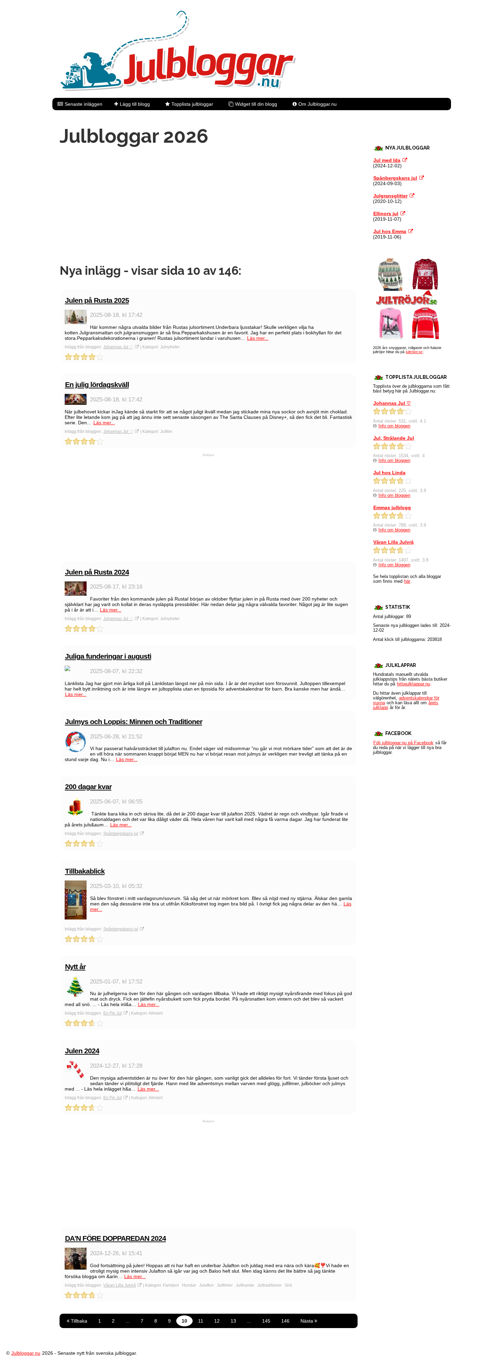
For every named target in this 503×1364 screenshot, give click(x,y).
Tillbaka (78, 1321)
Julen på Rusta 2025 (97, 300)
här (407, 581)
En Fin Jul (112, 1013)
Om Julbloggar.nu (317, 104)
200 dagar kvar (88, 786)
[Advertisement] (209, 205)
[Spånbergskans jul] (421, 178)
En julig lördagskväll (97, 384)
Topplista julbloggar (192, 104)
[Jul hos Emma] (410, 231)
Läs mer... (258, 338)
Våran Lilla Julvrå (119, 1285)
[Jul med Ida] (405, 160)
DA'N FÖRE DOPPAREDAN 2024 (115, 1238)
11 (200, 1321)
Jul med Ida (386, 160)
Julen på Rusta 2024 (97, 572)
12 (217, 1321)
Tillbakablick (85, 871)
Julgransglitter (390, 195)
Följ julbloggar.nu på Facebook (403, 743)
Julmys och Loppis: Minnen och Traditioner (133, 721)
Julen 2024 (82, 1051)
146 (285, 1321)
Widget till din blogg (256, 104)
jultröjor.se (414, 352)
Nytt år (75, 966)
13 (233, 1321)
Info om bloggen (394, 426)
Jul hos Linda (389, 472)
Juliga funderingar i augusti (108, 656)
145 (266, 1321)
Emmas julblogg (392, 507)
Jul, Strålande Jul (393, 438)
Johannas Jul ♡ (118, 347)
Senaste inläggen (83, 104)
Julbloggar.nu (25, 1353)
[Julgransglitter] (412, 195)
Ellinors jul (385, 213)
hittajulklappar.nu (413, 684)
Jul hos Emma (389, 231)
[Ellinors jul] (402, 213)
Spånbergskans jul (120, 833)
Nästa (307, 1321)
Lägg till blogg (135, 104)
